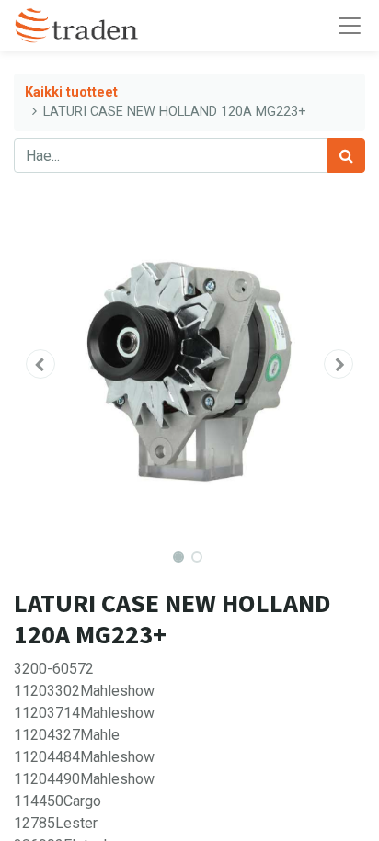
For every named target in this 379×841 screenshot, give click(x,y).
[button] (40, 364)
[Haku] (346, 155)
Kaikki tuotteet (71, 92)
